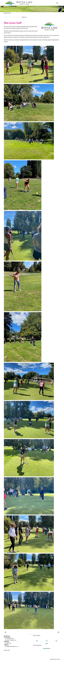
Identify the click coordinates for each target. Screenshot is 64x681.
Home (5, 651)
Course (21, 651)
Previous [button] (5, 632)
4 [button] (34, 634)
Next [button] (58, 632)
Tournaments (22, 655)
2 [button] (29, 634)
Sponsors (21, 657)
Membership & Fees (9, 655)
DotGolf (58, 659)
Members (6, 657)
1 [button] (27, 634)
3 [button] (32, 634)
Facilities (21, 653)
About (5, 653)
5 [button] (36, 634)
